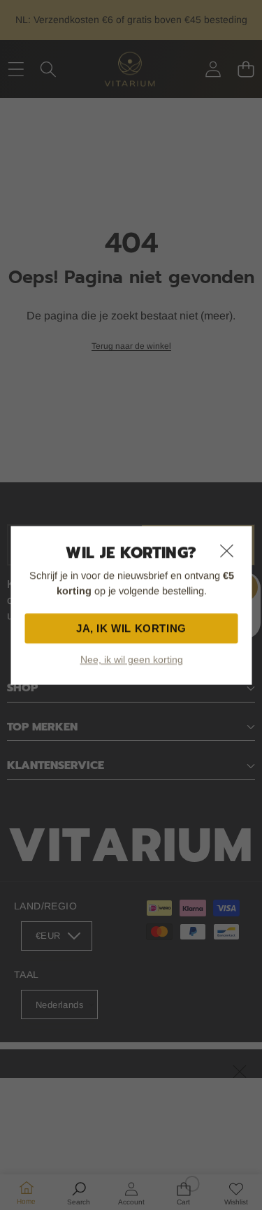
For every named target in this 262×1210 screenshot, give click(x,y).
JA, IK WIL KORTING (131, 628)
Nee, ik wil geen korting (131, 659)
